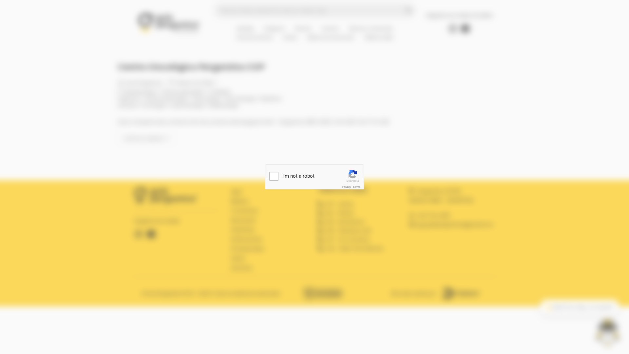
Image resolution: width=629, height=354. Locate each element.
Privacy (346, 187)
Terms (356, 187)
